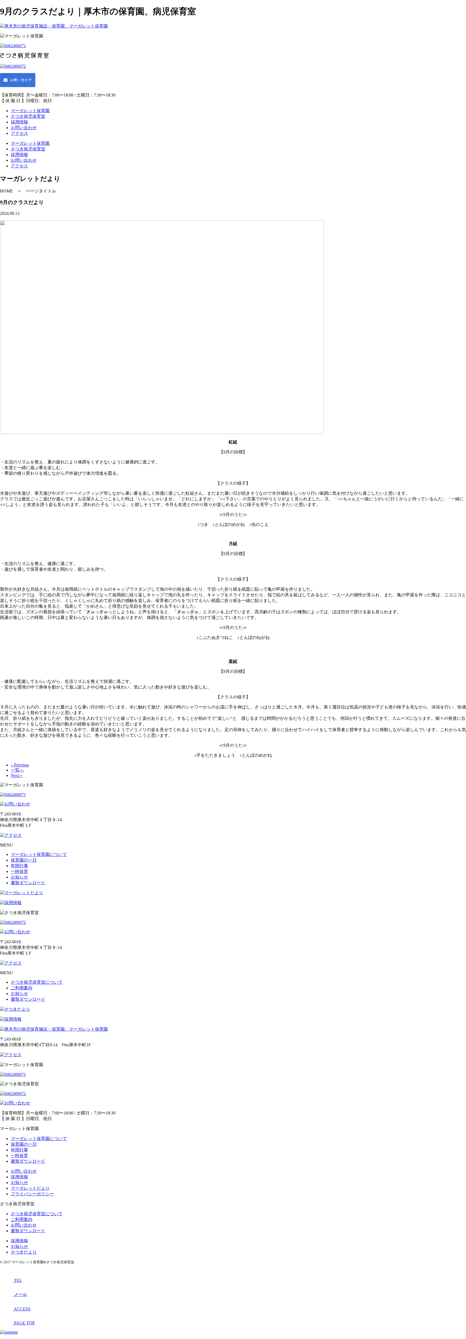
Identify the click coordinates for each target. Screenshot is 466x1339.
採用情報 (19, 122)
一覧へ (17, 770)
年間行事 (19, 865)
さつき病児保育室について (37, 982)
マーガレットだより (30, 1188)
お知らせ (19, 877)
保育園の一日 (24, 860)
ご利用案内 (21, 988)
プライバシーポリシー (32, 1194)
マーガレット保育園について (39, 854)
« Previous (20, 765)
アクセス (19, 133)
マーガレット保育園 (30, 110)
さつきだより (24, 1252)
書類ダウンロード (28, 882)
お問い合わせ (24, 127)
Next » (16, 775)
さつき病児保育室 (28, 116)
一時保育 (19, 871)
